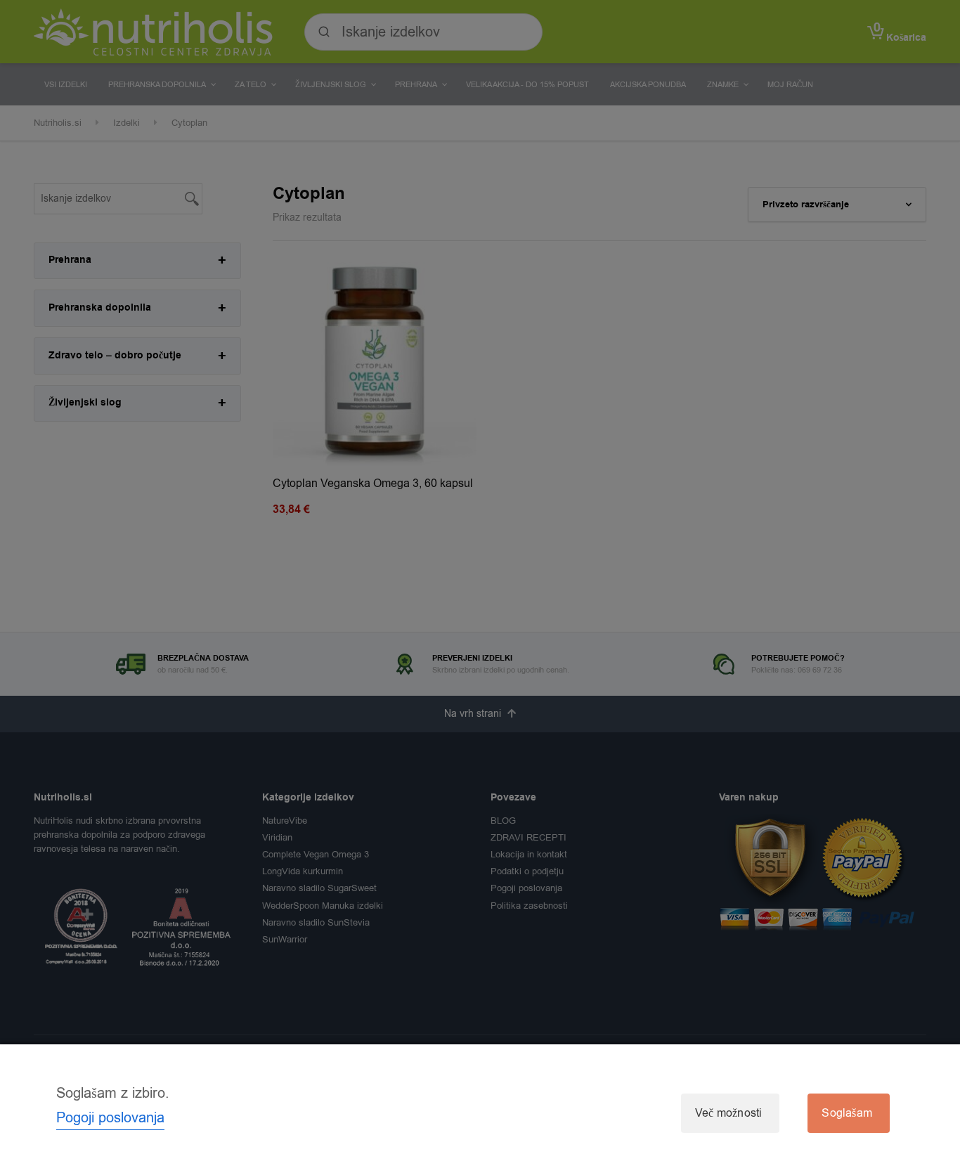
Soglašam (847, 1113)
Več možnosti (728, 1113)
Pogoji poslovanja (110, 1117)
